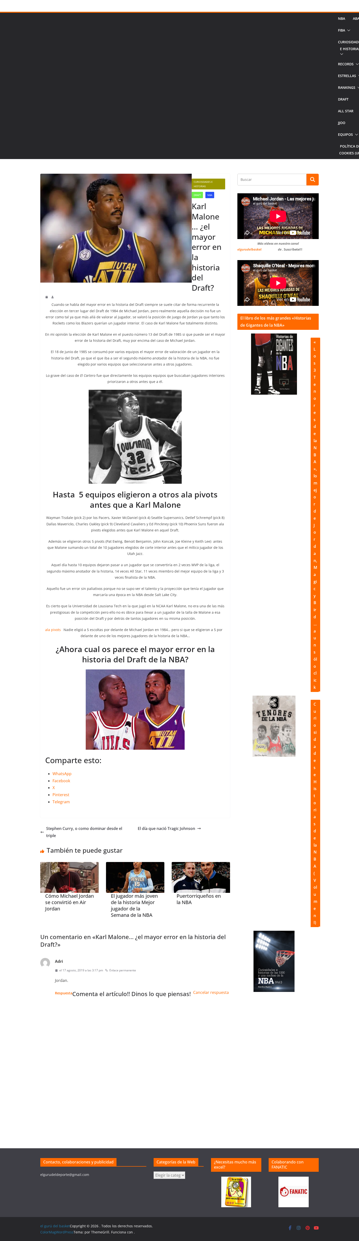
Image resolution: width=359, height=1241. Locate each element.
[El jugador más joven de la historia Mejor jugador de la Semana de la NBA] (135, 877)
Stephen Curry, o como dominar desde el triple (84, 832)
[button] (347, 30)
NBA (341, 18)
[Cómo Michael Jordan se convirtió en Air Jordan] (69, 877)
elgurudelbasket (249, 249)
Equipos (345, 134)
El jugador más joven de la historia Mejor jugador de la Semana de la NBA (134, 905)
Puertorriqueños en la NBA (199, 899)
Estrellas (347, 75)
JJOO (341, 122)
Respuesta (63, 993)
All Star (345, 111)
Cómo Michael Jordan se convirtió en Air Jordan (69, 902)
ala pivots (53, 629)
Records (346, 64)
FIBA (341, 30)
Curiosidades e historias (203, 184)
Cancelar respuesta (211, 992)
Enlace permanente (122, 970)
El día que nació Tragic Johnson (166, 828)
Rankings (346, 87)
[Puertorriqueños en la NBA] (201, 877)
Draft (343, 99)
